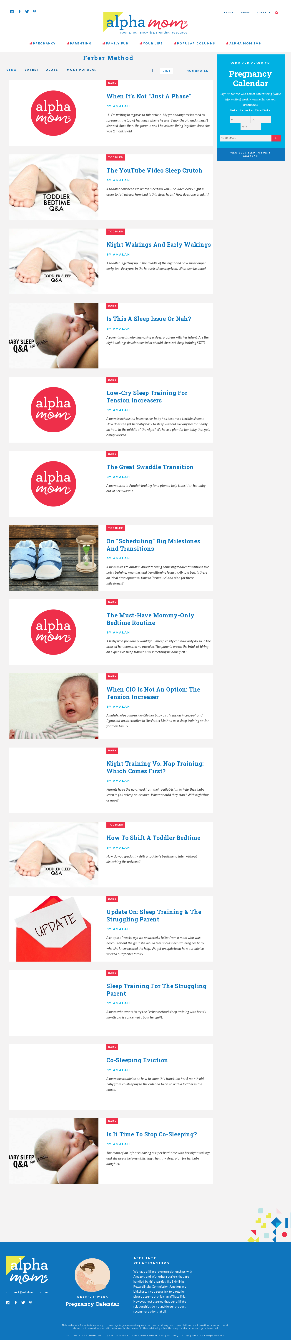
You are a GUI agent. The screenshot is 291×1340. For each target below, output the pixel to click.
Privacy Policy (178, 1335)
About (229, 12)
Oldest (52, 69)
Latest (32, 69)
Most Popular (82, 69)
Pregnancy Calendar (92, 1304)
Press (245, 12)
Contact (264, 12)
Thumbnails (196, 71)
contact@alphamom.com (28, 1292)
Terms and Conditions (147, 1335)
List (167, 71)
